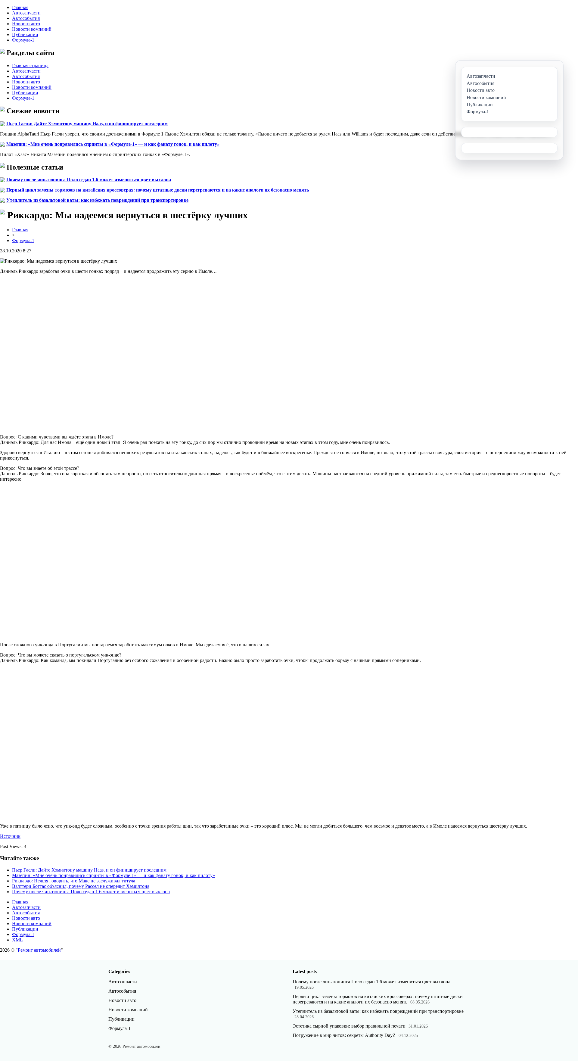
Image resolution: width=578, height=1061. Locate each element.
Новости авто (26, 23)
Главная (20, 7)
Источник (10, 836)
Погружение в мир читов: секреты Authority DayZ (344, 1035)
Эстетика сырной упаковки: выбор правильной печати (349, 1025)
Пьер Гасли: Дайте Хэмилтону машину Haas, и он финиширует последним (87, 123)
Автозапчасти (26, 12)
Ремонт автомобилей (39, 950)
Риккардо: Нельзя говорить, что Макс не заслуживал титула (73, 880)
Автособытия (26, 18)
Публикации (25, 34)
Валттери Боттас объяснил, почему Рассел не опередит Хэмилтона (80, 886)
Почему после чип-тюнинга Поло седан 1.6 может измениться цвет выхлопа (88, 179)
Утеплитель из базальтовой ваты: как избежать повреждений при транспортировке (97, 200)
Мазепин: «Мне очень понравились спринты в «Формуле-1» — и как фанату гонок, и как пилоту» (112, 144)
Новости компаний (31, 29)
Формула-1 (23, 39)
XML (17, 939)
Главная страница (30, 65)
